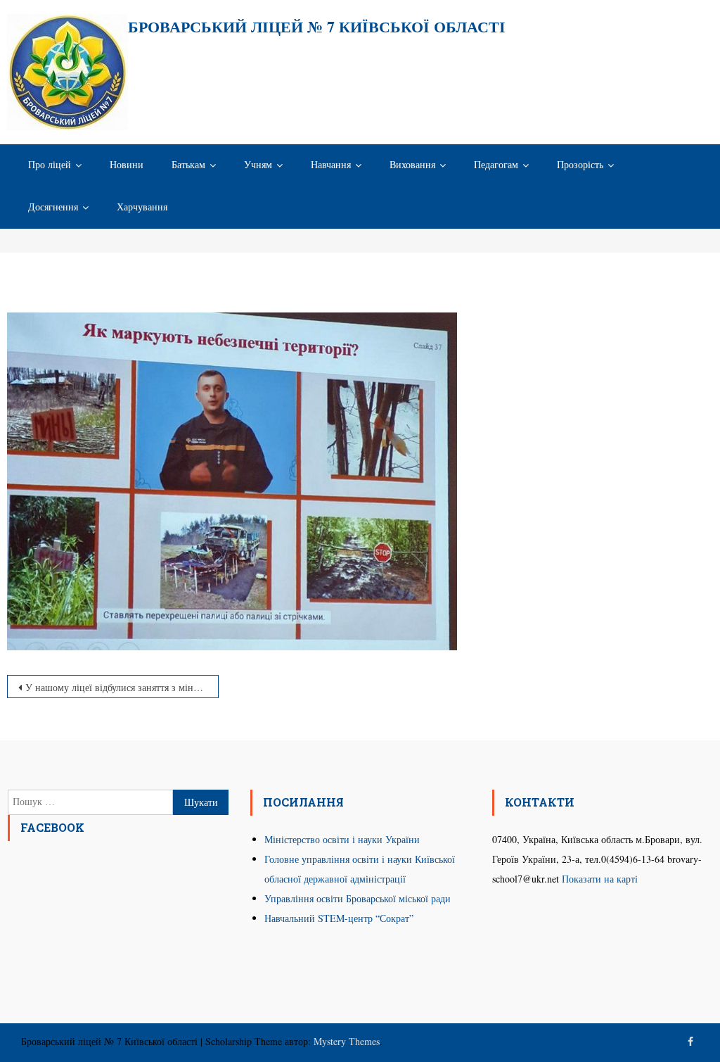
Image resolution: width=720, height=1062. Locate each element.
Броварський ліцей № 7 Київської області (317, 26)
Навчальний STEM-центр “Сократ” (338, 918)
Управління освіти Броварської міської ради (357, 898)
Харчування (142, 207)
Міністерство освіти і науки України (342, 839)
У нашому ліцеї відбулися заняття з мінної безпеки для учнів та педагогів (122, 687)
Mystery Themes (347, 1041)
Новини (126, 165)
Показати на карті (600, 878)
